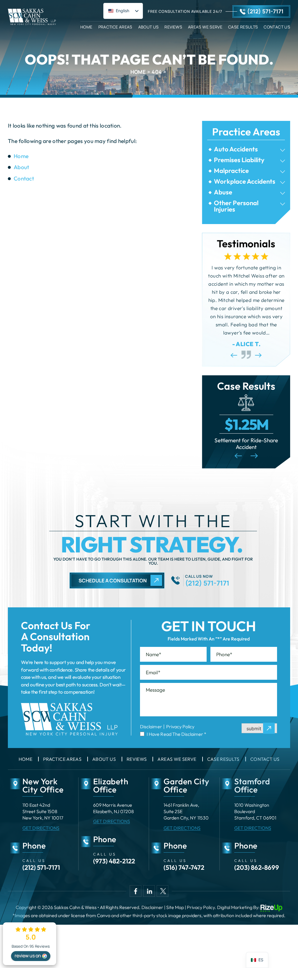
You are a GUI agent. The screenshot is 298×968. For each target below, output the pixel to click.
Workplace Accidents (244, 181)
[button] (282, 150)
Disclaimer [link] (152, 907)
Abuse (223, 192)
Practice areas (62, 759)
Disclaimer (151, 726)
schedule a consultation (113, 580)
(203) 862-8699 (256, 867)
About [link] (21, 167)
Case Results (243, 26)
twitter (162, 891)
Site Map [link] (175, 907)
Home (86, 26)
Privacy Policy (180, 726)
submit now (259, 728)
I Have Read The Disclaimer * (176, 734)
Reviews (173, 26)
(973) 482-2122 (114, 861)
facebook (135, 891)
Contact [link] (24, 178)
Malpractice (231, 170)
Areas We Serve (205, 26)
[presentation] (233, 355)
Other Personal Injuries (236, 206)
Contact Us (277, 26)
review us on (28, 955)
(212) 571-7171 (265, 11)
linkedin (149, 891)
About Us (148, 26)
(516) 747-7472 (184, 867)
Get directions (40, 828)
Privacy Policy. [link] (201, 907)
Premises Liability (239, 160)
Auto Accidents (236, 149)
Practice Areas (115, 26)
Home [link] (21, 156)
